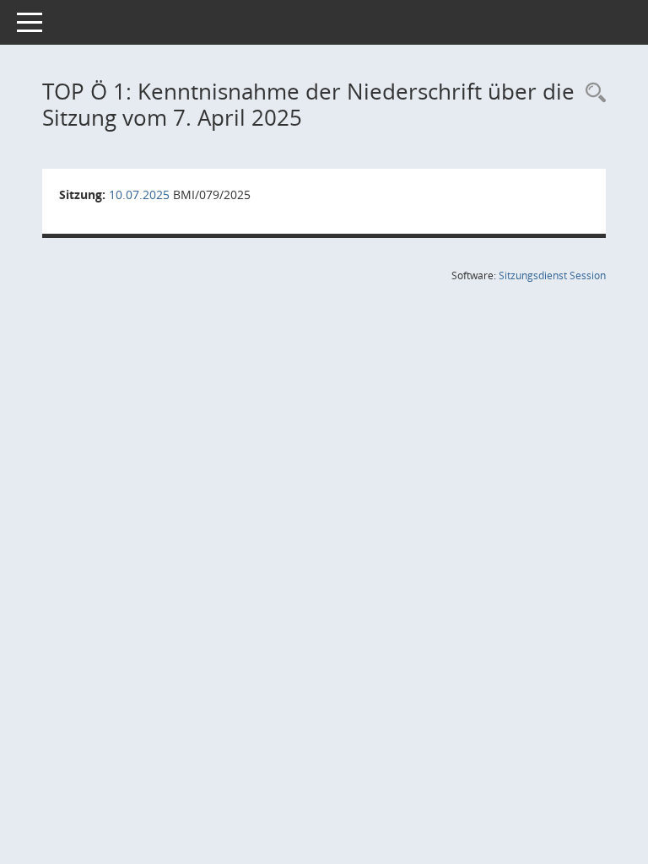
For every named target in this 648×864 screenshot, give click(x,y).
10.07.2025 (139, 194)
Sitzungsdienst (552, 275)
